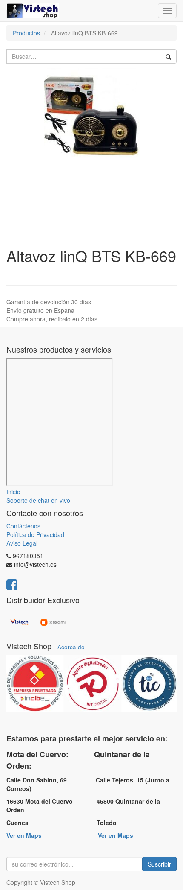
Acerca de (71, 647)
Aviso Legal (21, 543)
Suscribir (159, 864)
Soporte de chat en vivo (38, 500)
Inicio (13, 491)
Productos (26, 33)
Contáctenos (23, 526)
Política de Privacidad (35, 534)
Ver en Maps (24, 835)
